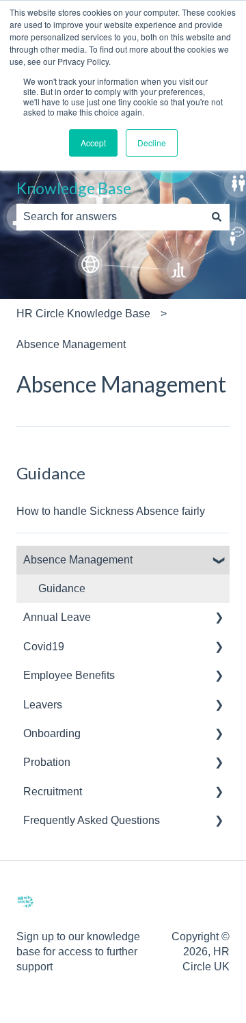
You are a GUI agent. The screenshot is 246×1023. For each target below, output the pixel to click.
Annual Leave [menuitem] (57, 617)
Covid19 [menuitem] (43, 646)
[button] (219, 561)
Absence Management (71, 344)
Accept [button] (93, 142)
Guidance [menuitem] (61, 588)
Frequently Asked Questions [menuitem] (91, 820)
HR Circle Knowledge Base (83, 313)
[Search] (217, 217)
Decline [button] (151, 142)
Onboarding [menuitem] (52, 733)
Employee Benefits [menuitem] (69, 675)
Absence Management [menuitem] (78, 560)
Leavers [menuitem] (42, 704)
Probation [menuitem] (46, 762)
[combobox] (110, 217)
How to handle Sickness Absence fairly (110, 511)
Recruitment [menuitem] (52, 791)
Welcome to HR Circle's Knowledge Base (97, 176)
